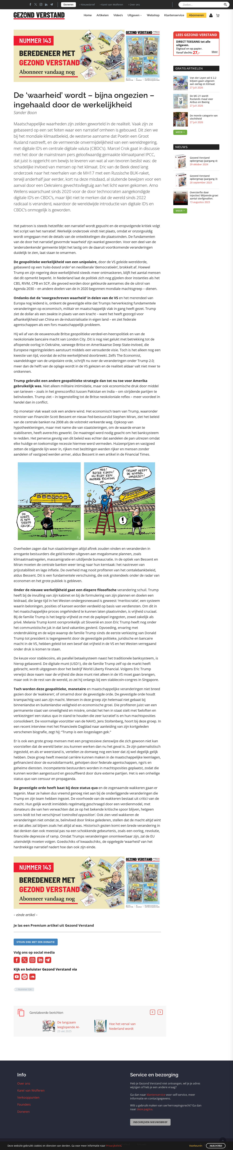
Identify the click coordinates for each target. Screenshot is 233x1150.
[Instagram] (41, 4)
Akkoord (215, 1146)
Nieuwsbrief (88, 4)
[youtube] (17, 977)
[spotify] (24, 977)
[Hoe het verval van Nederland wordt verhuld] (101, 1026)
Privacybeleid (113, 1145)
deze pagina (144, 1109)
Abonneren (196, 15)
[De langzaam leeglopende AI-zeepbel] (50, 1026)
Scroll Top (222, 1140)
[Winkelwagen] (218, 15)
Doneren (68, 4)
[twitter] (24, 960)
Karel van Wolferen (112, 4)
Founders (24, 1104)
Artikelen (103, 15)
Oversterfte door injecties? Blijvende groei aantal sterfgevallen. (204, 195)
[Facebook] (30, 4)
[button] (225, 5)
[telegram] (48, 960)
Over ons (135, 4)
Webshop (153, 15)
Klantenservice (174, 15)
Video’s (118, 15)
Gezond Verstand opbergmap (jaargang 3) (203, 177)
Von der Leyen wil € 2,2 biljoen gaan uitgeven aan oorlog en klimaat (203, 81)
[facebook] (17, 960)
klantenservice (156, 1095)
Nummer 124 (24, 989)
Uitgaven (134, 15)
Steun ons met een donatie (36, 942)
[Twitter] (35, 4)
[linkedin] (40, 960)
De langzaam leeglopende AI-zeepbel (68, 1027)
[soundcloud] (32, 977)
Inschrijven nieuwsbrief (150, 1122)
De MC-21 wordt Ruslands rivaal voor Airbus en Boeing (201, 99)
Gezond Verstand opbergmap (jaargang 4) (203, 159)
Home (88, 15)
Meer (215, 51)
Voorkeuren (195, 1145)
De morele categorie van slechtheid (204, 117)
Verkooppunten (28, 1097)
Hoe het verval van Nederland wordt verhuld (122, 1028)
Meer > (180, 132)
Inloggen (208, 16)
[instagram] (32, 960)
